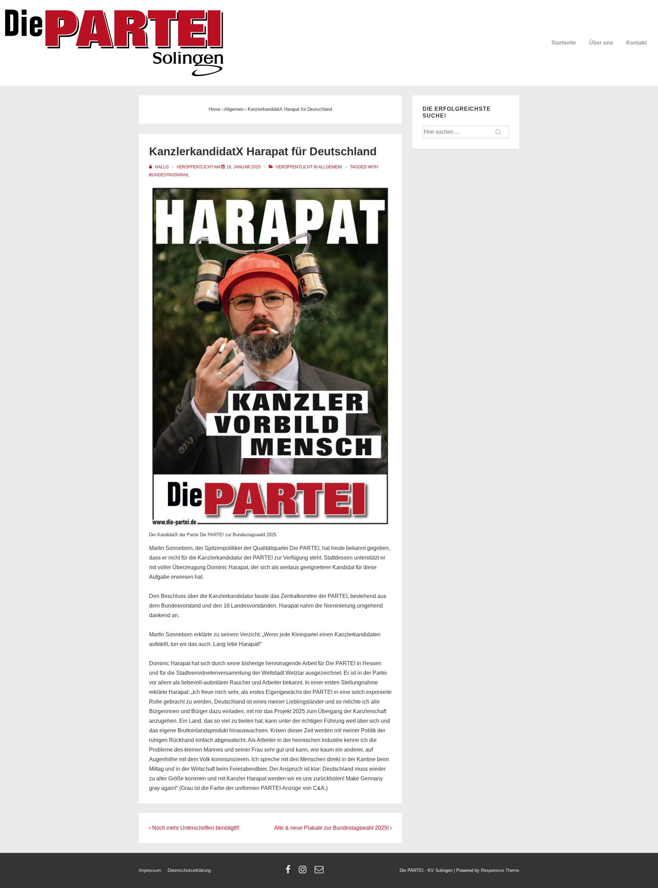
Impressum (150, 870)
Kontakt (636, 43)
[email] (320, 871)
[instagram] (304, 871)
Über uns (601, 43)
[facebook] (289, 871)
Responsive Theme (500, 870)
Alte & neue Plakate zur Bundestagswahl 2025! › (333, 828)
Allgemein (330, 167)
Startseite (563, 43)
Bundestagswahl (169, 174)
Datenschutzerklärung (189, 870)
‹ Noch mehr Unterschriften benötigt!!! (194, 828)
